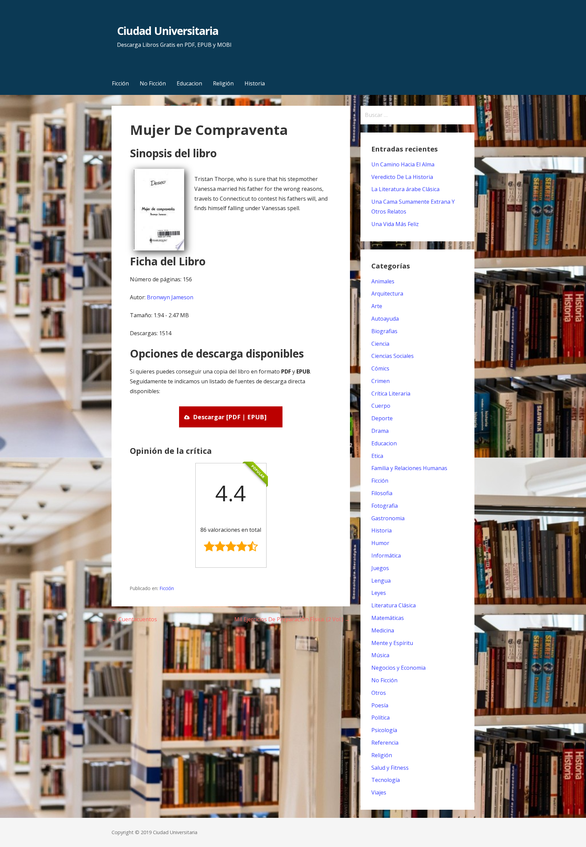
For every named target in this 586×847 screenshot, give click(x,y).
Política (380, 717)
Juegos (380, 568)
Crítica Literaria (390, 393)
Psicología (384, 730)
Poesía (379, 705)
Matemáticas (387, 618)
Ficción (120, 83)
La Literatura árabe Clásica (405, 189)
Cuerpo (380, 405)
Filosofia (381, 493)
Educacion (189, 83)
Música (380, 655)
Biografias (384, 331)
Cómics (380, 368)
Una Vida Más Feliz (395, 224)
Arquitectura (387, 293)
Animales (382, 281)
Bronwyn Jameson (170, 297)
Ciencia (380, 343)
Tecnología (385, 780)
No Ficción (153, 83)
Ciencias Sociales (392, 356)
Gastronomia (388, 518)
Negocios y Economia (398, 667)
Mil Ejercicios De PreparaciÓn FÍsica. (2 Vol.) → (292, 619)
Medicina (382, 630)
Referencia (384, 742)
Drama (380, 431)
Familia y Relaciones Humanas (409, 468)
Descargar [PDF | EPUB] (230, 417)
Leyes (378, 593)
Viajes (378, 792)
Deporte (382, 418)
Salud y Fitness (390, 767)
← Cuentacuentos (134, 619)
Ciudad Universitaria (167, 30)
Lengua (381, 580)
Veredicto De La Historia (402, 177)
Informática (386, 555)
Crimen (380, 381)
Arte (376, 306)
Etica (377, 456)
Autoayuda (385, 318)
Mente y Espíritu (392, 643)
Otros (378, 693)
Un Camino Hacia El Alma (402, 164)
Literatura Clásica (393, 605)
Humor (380, 543)
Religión (223, 83)
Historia (255, 83)
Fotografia (384, 505)
